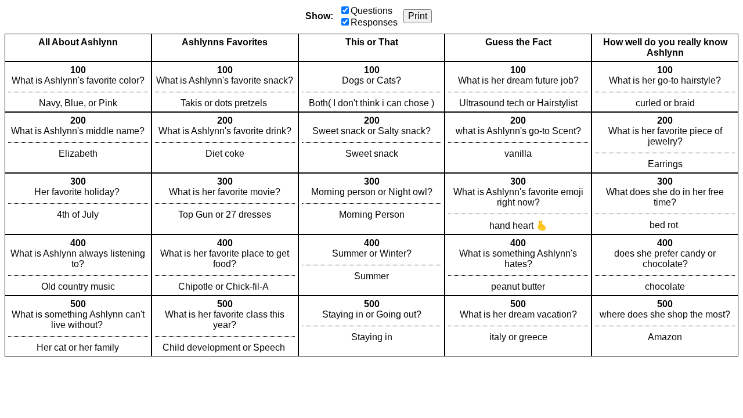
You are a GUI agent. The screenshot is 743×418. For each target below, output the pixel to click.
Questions (371, 11)
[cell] (78, 87)
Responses (374, 22)
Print (417, 16)
